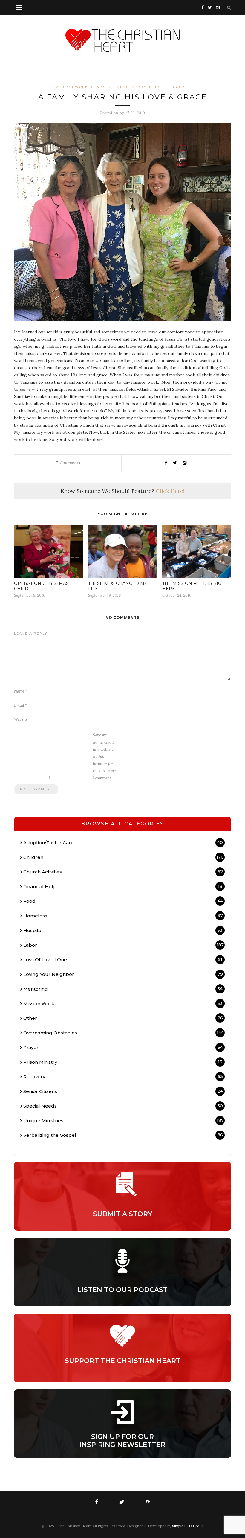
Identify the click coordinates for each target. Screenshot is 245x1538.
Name (20, 691)
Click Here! (170, 490)
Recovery (123, 1076)
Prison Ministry (122, 1062)
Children (123, 857)
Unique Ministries (123, 1120)
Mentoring (123, 989)
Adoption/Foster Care (123, 842)
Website (21, 719)
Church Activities (123, 872)
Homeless (123, 916)
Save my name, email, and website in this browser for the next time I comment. (104, 757)
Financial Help (122, 886)
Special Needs (123, 1106)
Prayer (123, 1047)
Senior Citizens (110, 87)
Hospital (123, 930)
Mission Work (71, 87)
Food (123, 901)
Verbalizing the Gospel (161, 87)
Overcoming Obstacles (123, 1033)
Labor (123, 945)
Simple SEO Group (188, 1526)
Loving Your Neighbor (123, 974)
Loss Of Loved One (122, 959)
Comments (68, 462)
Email (20, 705)
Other (123, 1018)
